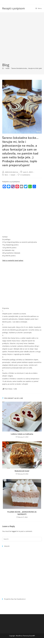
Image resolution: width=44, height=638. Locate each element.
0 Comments (25, 175)
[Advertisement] (22, 39)
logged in (15, 531)
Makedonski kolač (22, 471)
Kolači (13, 175)
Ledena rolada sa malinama (22, 434)
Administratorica (11, 172)
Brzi (6, 175)
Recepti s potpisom (13, 8)
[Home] (3, 68)
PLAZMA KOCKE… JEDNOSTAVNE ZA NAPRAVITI (22, 513)
